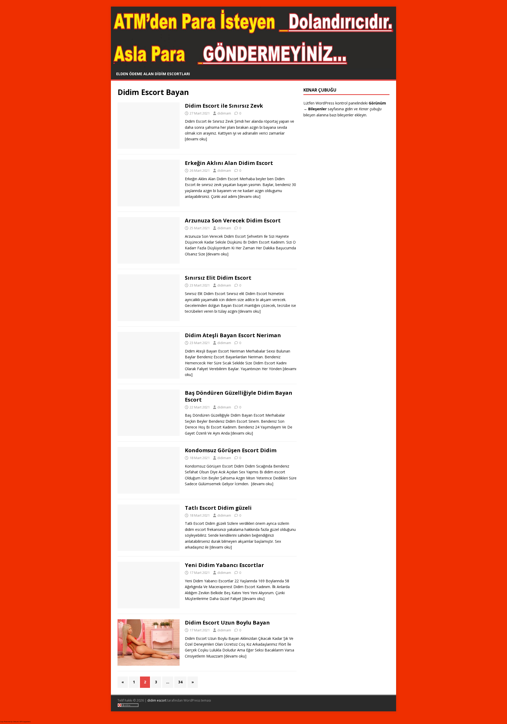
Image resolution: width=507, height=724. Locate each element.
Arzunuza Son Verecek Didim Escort (233, 220)
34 (180, 681)
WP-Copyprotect (25, 722)
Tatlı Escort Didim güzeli (218, 507)
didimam (224, 113)
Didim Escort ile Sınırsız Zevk (224, 105)
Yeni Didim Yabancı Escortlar (224, 565)
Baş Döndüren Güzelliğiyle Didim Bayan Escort (238, 396)
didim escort (156, 700)
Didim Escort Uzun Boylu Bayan (227, 622)
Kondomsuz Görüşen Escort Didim (230, 450)
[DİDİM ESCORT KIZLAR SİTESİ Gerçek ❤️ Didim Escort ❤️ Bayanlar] (253, 65)
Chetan (15, 722)
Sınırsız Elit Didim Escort (218, 277)
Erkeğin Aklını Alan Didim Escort (229, 162)
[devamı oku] (196, 138)
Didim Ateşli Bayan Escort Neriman (233, 335)
